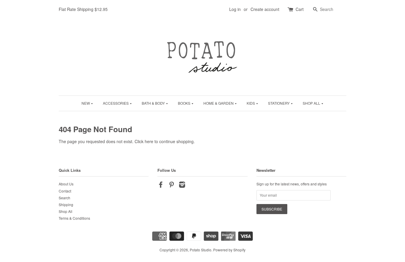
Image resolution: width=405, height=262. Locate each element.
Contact (65, 190)
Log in (235, 9)
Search (64, 197)
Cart (300, 9)
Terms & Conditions (74, 218)
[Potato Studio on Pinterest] (171, 185)
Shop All (312, 103)
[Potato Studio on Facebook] (160, 185)
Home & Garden (219, 103)
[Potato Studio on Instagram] (182, 185)
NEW (86, 103)
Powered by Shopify (229, 249)
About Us (66, 183)
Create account (265, 9)
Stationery (279, 103)
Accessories (116, 103)
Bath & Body (154, 103)
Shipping (66, 204)
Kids (251, 103)
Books (184, 103)
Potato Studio (200, 249)
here (149, 141)
